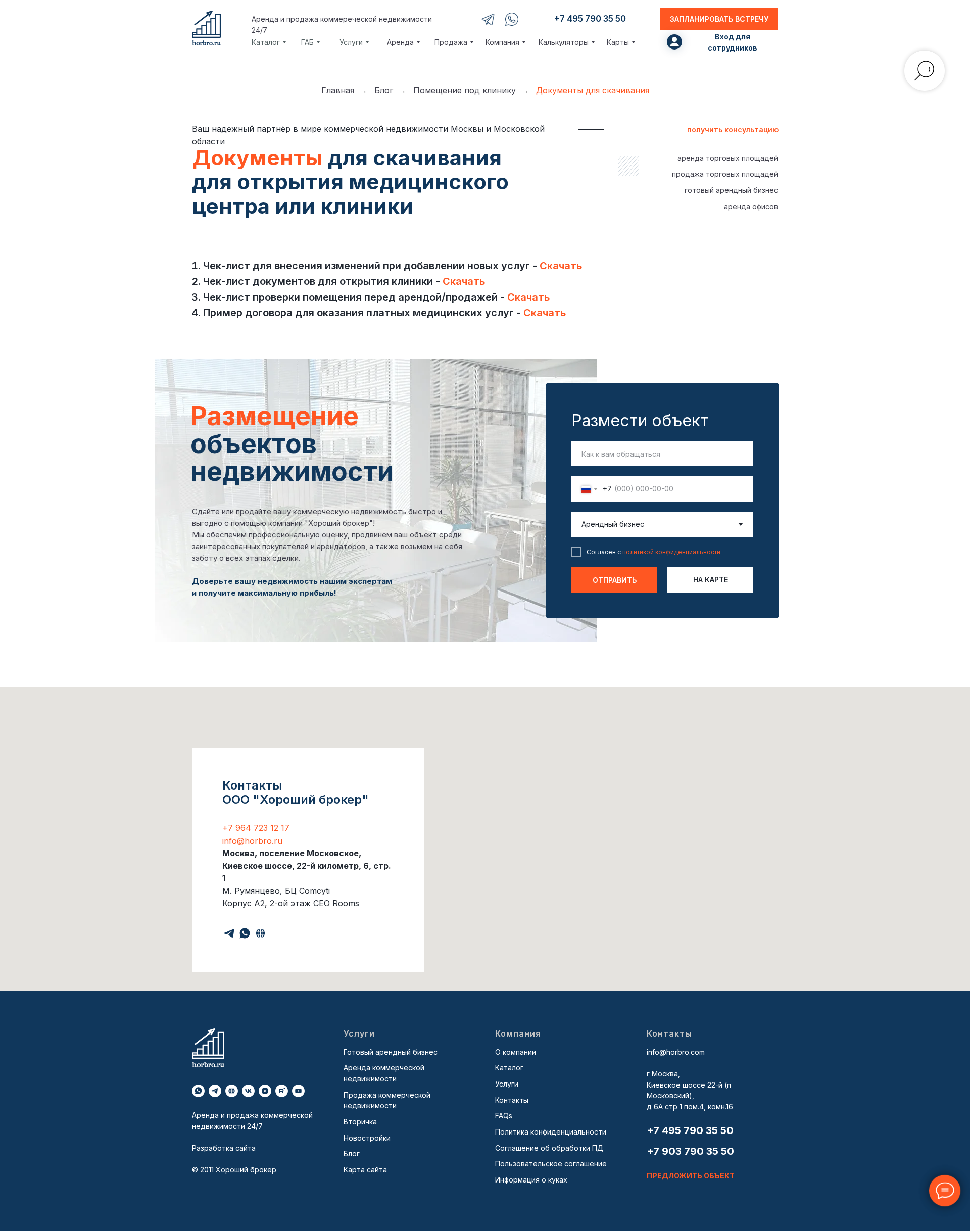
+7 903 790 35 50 (690, 1151)
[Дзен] (265, 1091)
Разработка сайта (224, 1148)
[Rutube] (281, 1091)
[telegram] (215, 1091)
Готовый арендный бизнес (391, 1052)
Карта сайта (365, 1169)
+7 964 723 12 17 (255, 828)
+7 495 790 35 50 (690, 1130)
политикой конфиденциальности (671, 552)
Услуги (506, 1083)
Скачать (561, 266)
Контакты (511, 1100)
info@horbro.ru (252, 840)
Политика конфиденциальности (550, 1131)
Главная (337, 90)
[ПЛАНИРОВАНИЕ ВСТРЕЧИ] (231, 1091)
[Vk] (248, 1091)
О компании (515, 1052)
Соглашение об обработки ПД (549, 1148)
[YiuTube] (298, 1091)
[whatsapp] (198, 1091)
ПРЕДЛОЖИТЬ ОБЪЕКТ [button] (691, 1175)
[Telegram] (229, 933)
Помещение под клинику (464, 90)
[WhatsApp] (244, 933)
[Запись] (260, 933)
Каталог (509, 1067)
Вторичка (360, 1121)
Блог (383, 90)
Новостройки (367, 1138)
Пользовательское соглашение (551, 1163)
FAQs (503, 1115)
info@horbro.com (676, 1052)
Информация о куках (531, 1179)
